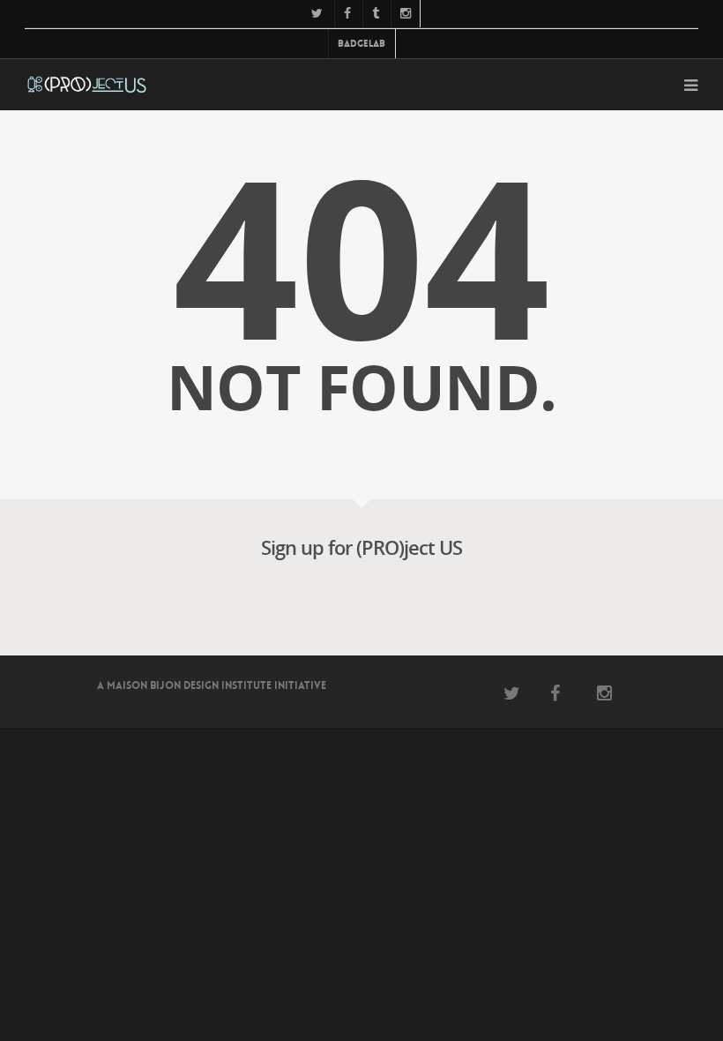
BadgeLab (361, 43)
